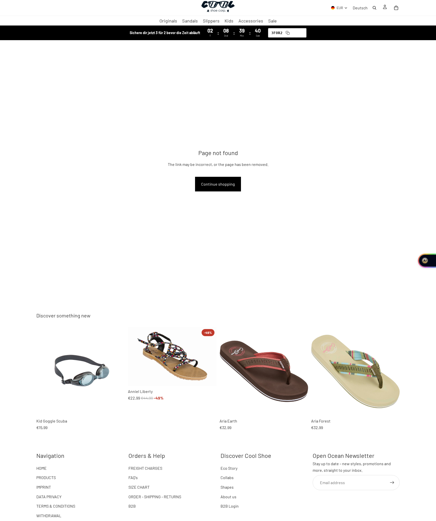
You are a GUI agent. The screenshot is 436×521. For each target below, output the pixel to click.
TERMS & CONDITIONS (55, 506)
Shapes (227, 487)
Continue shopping (218, 184)
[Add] (44, 407)
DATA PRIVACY (49, 496)
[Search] (374, 7)
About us (228, 496)
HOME (41, 468)
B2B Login (230, 506)
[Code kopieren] (288, 33)
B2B (132, 506)
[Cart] (396, 7)
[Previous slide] (43, 371)
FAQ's (133, 477)
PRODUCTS (46, 477)
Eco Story (229, 468)
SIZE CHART (139, 487)
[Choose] (135, 378)
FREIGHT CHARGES (145, 468)
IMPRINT (43, 487)
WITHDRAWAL (48, 515)
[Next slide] (117, 371)
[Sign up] (392, 482)
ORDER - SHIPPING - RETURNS (154, 496)
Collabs (227, 477)
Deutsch (360, 8)
